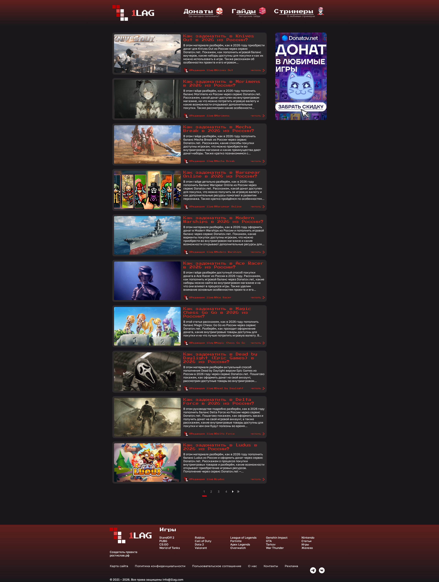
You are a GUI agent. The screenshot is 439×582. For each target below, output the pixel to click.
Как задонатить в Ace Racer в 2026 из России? (223, 265)
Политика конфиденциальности (160, 566)
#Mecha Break (224, 161)
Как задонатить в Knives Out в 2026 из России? (218, 38)
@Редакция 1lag (201, 70)
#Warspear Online (228, 206)
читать (256, 70)
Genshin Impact (277, 537)
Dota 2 (199, 544)
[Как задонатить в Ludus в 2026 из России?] (147, 462)
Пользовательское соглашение (216, 566)
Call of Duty (203, 541)
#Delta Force (224, 434)
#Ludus (219, 479)
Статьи (306, 541)
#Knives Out (223, 70)
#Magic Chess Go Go (229, 343)
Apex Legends (240, 544)
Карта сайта (119, 566)
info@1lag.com (173, 579)
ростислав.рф (119, 555)
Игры (305, 544)
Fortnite (236, 541)
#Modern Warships (228, 252)
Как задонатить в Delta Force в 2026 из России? (218, 401)
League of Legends (243, 537)
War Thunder (275, 548)
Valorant (201, 548)
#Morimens (222, 116)
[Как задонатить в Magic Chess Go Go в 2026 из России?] (147, 326)
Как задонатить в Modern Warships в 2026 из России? (223, 219)
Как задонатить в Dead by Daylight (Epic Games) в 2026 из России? (220, 358)
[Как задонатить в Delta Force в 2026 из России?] (147, 417)
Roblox (200, 537)
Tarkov (271, 544)
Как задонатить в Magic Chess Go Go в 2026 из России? (217, 312)
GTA (269, 541)
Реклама (291, 566)
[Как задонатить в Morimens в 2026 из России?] (147, 99)
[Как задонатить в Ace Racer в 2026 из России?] (147, 281)
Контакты (271, 566)
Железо (307, 548)
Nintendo (307, 537)
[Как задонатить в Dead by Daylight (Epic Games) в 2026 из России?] (147, 371)
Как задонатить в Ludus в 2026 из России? (220, 447)
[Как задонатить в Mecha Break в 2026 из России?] (147, 144)
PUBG (163, 541)
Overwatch (238, 548)
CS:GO (163, 544)
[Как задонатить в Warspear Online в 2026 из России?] (147, 190)
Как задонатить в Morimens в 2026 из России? (221, 83)
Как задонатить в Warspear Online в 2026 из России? (221, 174)
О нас (252, 566)
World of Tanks (169, 548)
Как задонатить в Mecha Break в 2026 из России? (218, 129)
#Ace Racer (222, 297)
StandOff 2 (166, 537)
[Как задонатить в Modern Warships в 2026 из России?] (147, 235)
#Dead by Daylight (228, 388)
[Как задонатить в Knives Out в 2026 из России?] (147, 53)
